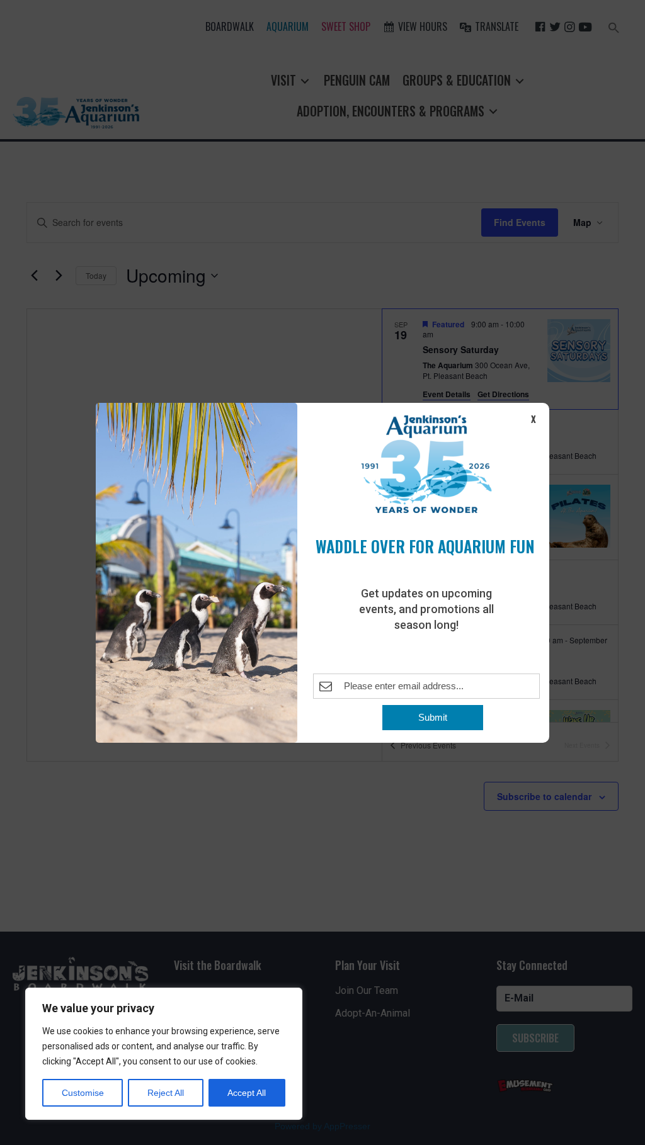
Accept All (246, 1093)
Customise (83, 1093)
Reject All (165, 1093)
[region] (163, 1054)
